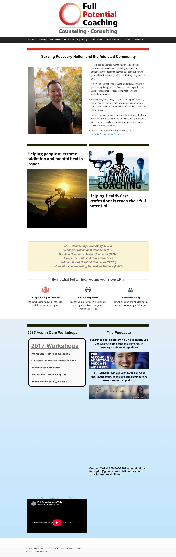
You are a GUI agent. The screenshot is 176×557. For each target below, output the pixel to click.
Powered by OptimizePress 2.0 (36, 551)
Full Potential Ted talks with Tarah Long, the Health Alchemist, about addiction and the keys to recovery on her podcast (119, 376)
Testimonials (139, 39)
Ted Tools (127, 39)
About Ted (30, 39)
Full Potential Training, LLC (74, 39)
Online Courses (96, 39)
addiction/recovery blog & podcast (107, 134)
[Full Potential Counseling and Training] (88, 18)
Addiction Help (55, 39)
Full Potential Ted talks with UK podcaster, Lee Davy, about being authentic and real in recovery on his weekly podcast (119, 343)
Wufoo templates (47, 498)
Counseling (42, 39)
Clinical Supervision (113, 39)
